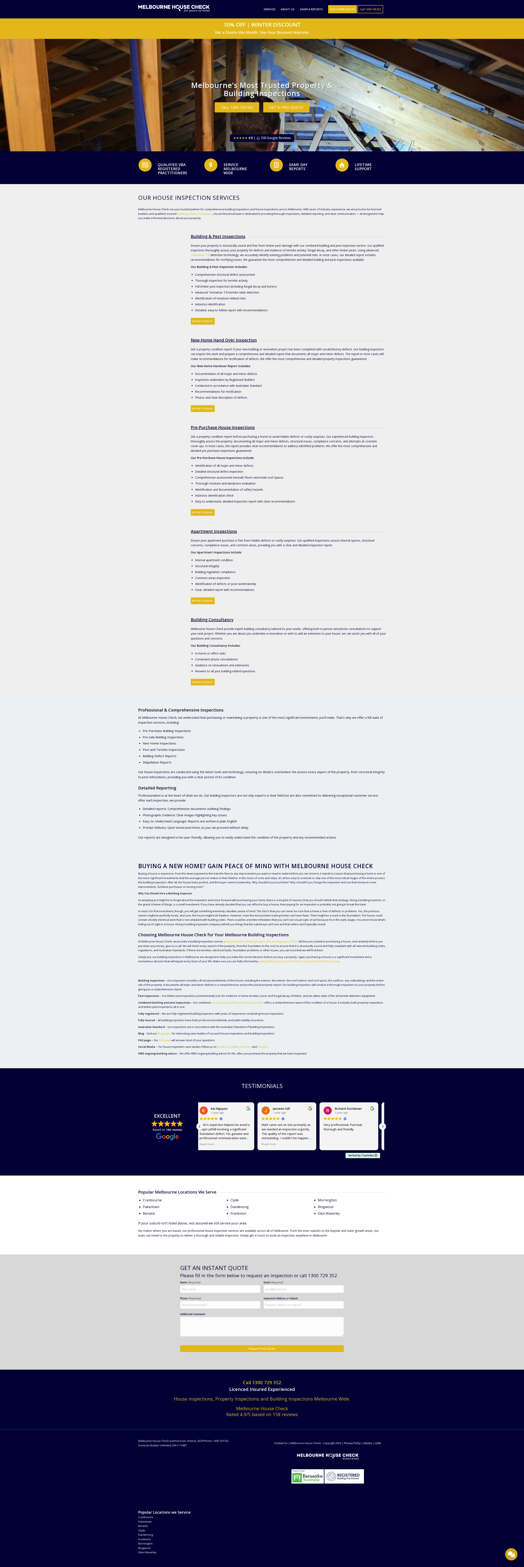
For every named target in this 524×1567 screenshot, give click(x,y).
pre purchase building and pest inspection (237, 1002)
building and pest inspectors (194, 214)
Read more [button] (211, 1144)
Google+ (262, 1047)
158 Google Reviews (262, 138)
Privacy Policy (352, 1443)
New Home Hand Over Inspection (224, 340)
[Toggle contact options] (511, 1554)
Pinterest (245, 1047)
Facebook (223, 1047)
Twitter (234, 1047)
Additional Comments (192, 1314)
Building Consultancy (212, 619)
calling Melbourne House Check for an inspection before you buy (299, 961)
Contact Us (281, 1443)
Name (190, 1282)
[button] (382, 1126)
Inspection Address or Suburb (281, 1298)
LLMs (378, 1443)
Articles (367, 1443)
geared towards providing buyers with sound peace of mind (261, 941)
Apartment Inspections (214, 531)
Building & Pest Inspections (218, 236)
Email (273, 1282)
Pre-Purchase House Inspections (223, 427)
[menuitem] (269, 9)
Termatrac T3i (200, 255)
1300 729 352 (266, 1382)
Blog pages (164, 1033)
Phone (190, 1298)
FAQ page (165, 1040)
